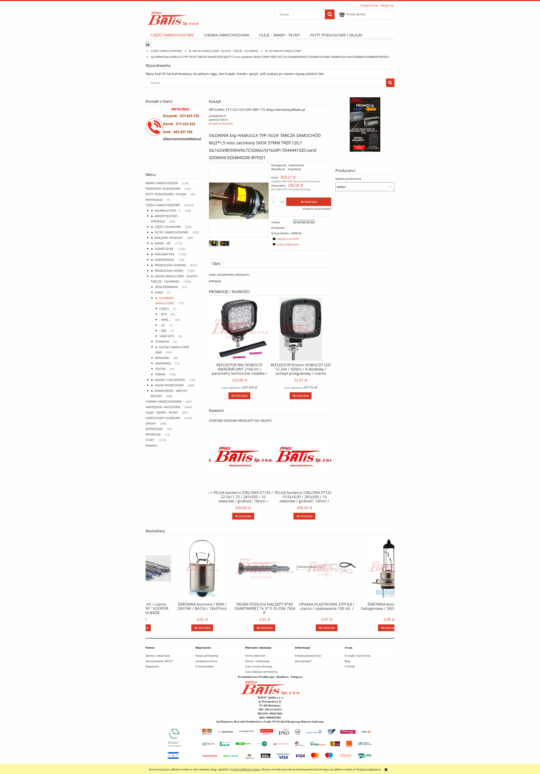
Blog (347, 661)
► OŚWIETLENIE (162, 249)
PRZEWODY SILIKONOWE (163, 189)
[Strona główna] (173, 17)
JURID (159, 292)
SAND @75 (166, 336)
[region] (175, 161)
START (150, 440)
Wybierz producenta (348, 178)
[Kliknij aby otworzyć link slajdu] (364, 124)
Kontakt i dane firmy (357, 656)
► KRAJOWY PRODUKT (167, 238)
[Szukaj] (330, 14)
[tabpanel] (270, 278)
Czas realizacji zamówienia (261, 672)
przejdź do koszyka (221, 123)
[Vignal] (175, 161)
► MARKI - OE (161, 243)
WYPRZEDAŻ (154, 429)
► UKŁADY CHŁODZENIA (168, 380)
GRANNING (163, 363)
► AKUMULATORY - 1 (166, 210)
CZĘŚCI (164, 309)
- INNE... (165, 320)
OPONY (151, 423)
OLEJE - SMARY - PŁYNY (162, 412)
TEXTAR (160, 369)
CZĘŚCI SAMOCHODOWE (163, 205)
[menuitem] (172, 35)
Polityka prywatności (308, 656)
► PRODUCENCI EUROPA (168, 265)
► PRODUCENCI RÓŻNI (167, 271)
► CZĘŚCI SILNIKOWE (166, 227)
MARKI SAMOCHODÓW (162, 183)
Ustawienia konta (206, 661)
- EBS (162, 331)
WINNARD (162, 358)
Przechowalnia (204, 666)
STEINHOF (162, 342)
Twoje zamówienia (206, 656)
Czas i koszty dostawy (258, 666)
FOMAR (160, 374)
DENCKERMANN (166, 287)
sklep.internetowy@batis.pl (182, 139)
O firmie (350, 666)
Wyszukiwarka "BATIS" (159, 661)
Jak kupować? (303, 661)
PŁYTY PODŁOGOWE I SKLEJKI (166, 194)
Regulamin (152, 666)
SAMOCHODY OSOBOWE (163, 418)
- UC (162, 325)
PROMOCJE (153, 434)
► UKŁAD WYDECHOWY (167, 385)
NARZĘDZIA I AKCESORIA (163, 407)
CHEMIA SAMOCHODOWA (164, 401)
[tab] (217, 263)
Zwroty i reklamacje (158, 656)
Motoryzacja (154, 200)
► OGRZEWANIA (162, 260)
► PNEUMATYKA (162, 254)
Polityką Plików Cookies (245, 769)
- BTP (162, 314)
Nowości (151, 445)
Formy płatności (255, 656)
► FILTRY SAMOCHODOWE (169, 232)
